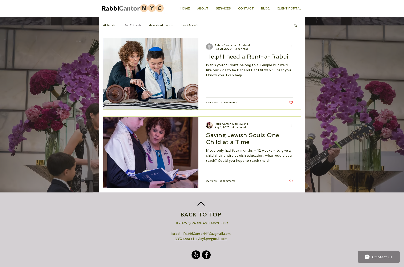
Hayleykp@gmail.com (210, 239)
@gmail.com (221, 234)
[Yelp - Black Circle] (195, 254)
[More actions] (292, 46)
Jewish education (161, 25)
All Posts (109, 25)
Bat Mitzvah (132, 25)
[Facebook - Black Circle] (206, 254)
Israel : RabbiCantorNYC (191, 234)
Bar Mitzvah (190, 25)
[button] (289, 8)
